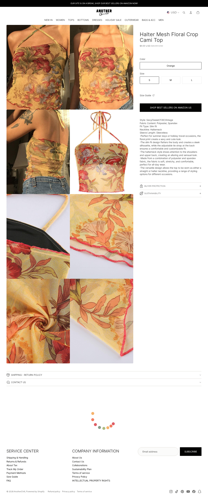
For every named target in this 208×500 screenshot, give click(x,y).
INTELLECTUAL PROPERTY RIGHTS (91, 480)
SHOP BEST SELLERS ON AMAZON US (170, 107)
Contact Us (78, 461)
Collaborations (79, 465)
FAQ (8, 480)
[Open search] (184, 12)
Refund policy (54, 491)
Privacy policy (68, 491)
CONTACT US (18, 382)
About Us (77, 457)
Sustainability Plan (81, 469)
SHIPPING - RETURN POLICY (26, 374)
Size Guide (146, 95)
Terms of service (81, 473)
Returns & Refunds (16, 461)
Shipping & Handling (17, 457)
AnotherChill (19, 491)
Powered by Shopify (35, 491)
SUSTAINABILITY (152, 193)
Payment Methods (16, 473)
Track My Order (14, 469)
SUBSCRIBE (190, 451)
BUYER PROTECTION (154, 186)
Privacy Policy (79, 476)
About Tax (11, 465)
